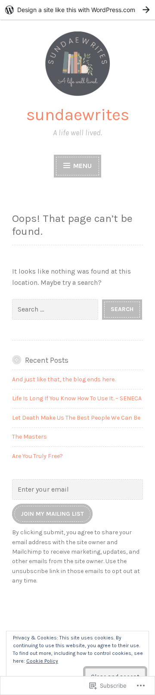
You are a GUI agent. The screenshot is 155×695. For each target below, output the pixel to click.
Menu (81, 166)
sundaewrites (77, 115)
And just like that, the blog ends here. (63, 379)
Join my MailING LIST (52, 513)
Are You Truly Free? (37, 456)
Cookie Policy (42, 661)
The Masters (29, 436)
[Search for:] (57, 309)
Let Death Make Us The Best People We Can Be (76, 417)
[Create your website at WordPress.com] (77, 9)
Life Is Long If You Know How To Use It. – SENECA (77, 398)
